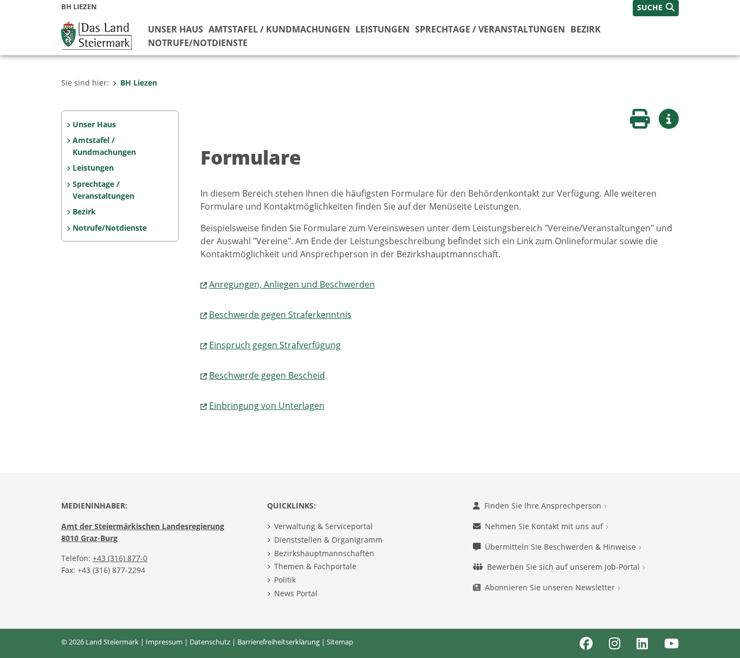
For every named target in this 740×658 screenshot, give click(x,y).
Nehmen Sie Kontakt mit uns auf (545, 526)
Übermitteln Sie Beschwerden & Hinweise (561, 547)
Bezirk (585, 29)
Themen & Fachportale (315, 566)
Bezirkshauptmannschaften (324, 553)
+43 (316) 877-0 (120, 558)
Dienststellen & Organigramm (328, 540)
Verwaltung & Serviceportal (323, 526)
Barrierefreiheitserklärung (278, 642)
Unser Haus (175, 29)
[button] (655, 8)
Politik (285, 580)
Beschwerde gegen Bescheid (267, 375)
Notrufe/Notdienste (198, 43)
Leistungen (382, 29)
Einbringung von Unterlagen (266, 406)
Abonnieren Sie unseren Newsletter (551, 587)
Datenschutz (210, 642)
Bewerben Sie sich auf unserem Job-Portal (564, 567)
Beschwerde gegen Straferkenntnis (280, 315)
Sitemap (340, 642)
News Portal (295, 593)
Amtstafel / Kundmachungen (279, 29)
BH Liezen (138, 82)
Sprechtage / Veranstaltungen (490, 29)
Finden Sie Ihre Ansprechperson (543, 505)
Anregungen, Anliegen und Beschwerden (292, 284)
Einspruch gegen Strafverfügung (275, 345)
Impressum (164, 642)
